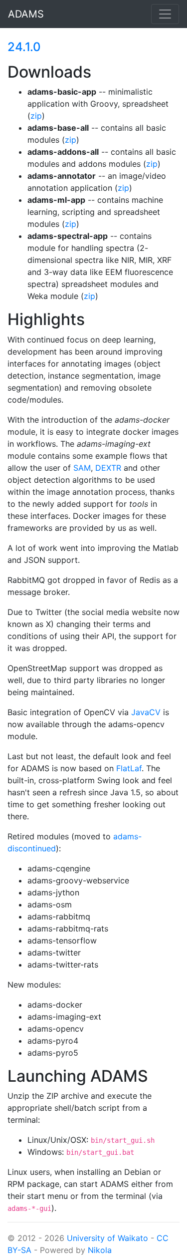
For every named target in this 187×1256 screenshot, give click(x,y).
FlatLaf (129, 768)
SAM (82, 468)
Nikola (100, 1250)
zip (36, 116)
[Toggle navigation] (165, 14)
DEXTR (108, 468)
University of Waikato (107, 1238)
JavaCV (146, 712)
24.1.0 (24, 47)
